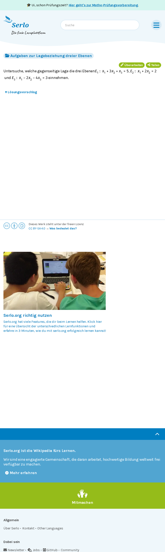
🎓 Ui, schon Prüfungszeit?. (83, 5)
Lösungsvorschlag (21, 92)
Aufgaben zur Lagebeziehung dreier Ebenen (51, 55)
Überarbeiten (133, 65)
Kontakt (28, 528)
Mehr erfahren (23, 472)
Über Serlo (11, 528)
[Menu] (156, 25)
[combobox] (99, 25)
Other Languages (50, 528)
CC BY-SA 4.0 (37, 228)
